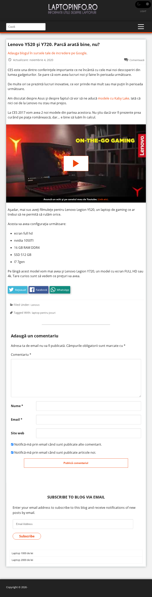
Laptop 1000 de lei (22, 553)
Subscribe (26, 536)
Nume (17, 406)
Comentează (136, 60)
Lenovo (35, 305)
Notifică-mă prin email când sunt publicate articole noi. (55, 452)
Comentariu (21, 354)
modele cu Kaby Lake (113, 98)
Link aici (103, 199)
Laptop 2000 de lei (22, 560)
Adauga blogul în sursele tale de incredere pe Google (47, 53)
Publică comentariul (76, 463)
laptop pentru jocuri (43, 312)
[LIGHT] (143, 4)
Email (16, 419)
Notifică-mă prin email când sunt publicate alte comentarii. (58, 444)
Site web (17, 433)
